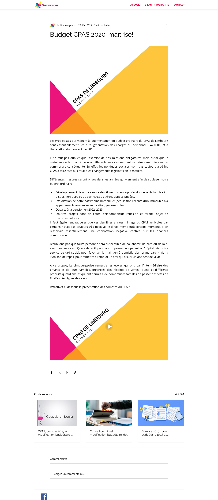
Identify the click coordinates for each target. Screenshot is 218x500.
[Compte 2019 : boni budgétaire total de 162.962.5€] (161, 413)
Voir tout (179, 393)
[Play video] (109, 326)
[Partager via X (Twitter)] (59, 372)
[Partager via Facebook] (51, 372)
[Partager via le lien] (74, 372)
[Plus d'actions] (166, 25)
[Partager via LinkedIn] (67, 372)
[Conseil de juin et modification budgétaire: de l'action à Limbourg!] (109, 413)
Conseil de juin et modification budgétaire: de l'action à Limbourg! (108, 433)
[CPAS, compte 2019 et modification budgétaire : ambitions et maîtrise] (57, 413)
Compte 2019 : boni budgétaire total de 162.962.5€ (154, 433)
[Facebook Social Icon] (44, 496)
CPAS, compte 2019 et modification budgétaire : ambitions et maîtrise (54, 433)
